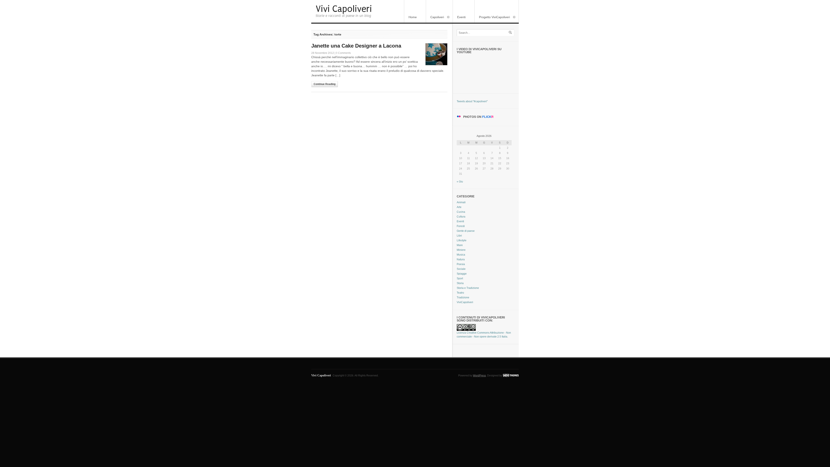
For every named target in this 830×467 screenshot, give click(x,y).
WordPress (479, 375)
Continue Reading (324, 84)
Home (413, 17)
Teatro (460, 292)
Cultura (461, 216)
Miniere (461, 249)
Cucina (461, 211)
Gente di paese (466, 230)
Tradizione (463, 297)
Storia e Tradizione (468, 287)
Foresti (461, 226)
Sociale (461, 268)
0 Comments (343, 52)
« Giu (460, 181)
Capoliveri (435, 17)
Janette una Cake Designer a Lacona (356, 46)
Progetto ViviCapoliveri (492, 17)
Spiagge (462, 273)
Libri (459, 235)
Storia (460, 283)
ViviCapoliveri (465, 302)
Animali (461, 202)
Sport (460, 278)
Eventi (461, 17)
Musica (461, 254)
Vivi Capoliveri (344, 9)
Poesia (461, 264)
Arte (459, 207)
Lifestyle (461, 240)
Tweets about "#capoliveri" (472, 101)
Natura (461, 259)
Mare (460, 245)
